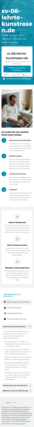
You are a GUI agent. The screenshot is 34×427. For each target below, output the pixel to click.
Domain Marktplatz (16, 409)
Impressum (21, 424)
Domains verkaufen (20, 419)
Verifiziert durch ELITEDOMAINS (18, 79)
